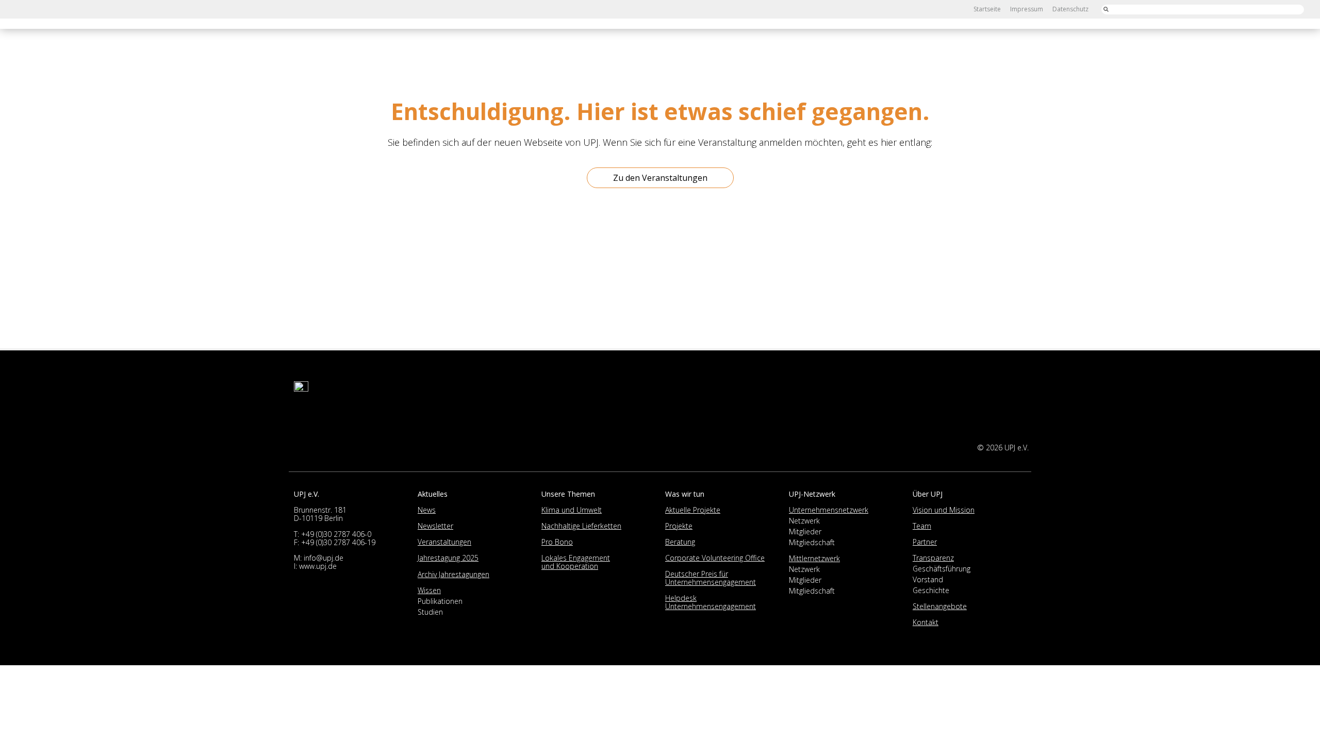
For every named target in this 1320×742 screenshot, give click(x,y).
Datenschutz (1070, 9)
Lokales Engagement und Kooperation (575, 562)
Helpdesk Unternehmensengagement (710, 602)
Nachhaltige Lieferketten (581, 526)
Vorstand (928, 579)
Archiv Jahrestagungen (453, 574)
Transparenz (933, 558)
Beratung (680, 542)
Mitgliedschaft (812, 542)
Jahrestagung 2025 (448, 558)
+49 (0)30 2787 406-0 (336, 534)
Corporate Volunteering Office (715, 558)
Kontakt (925, 622)
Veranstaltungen (444, 542)
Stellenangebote (940, 606)
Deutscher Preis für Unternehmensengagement (710, 578)
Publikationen (440, 601)
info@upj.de (323, 558)
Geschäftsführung (941, 569)
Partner (925, 542)
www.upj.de (318, 566)
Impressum (1026, 9)
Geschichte (931, 590)
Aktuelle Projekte (692, 510)
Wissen (429, 590)
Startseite (987, 9)
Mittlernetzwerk (814, 558)
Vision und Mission (944, 510)
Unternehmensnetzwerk (828, 510)
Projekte (678, 526)
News (427, 510)
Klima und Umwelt (571, 510)
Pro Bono (557, 542)
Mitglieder (805, 531)
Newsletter (435, 526)
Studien (430, 612)
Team (922, 526)
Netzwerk (804, 521)
